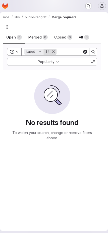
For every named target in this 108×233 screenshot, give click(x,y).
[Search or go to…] (88, 6)
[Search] (93, 52)
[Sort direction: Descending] (93, 62)
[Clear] (85, 52)
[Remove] (53, 52)
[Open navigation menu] (14, 6)
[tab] (14, 37)
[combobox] (48, 62)
